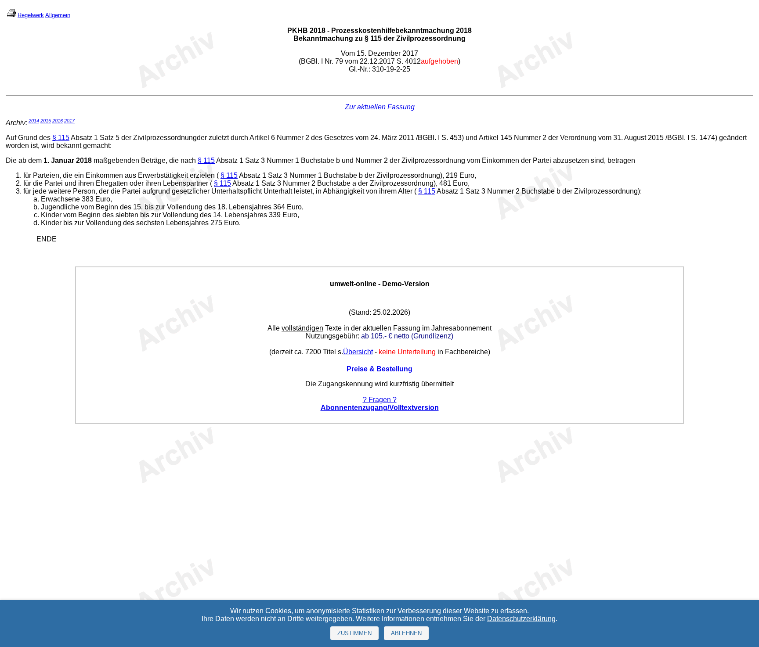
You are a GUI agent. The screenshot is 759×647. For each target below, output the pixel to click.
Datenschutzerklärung (521, 618)
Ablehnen (406, 633)
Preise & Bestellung (379, 369)
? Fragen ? (380, 399)
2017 (69, 120)
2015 (45, 120)
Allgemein (57, 15)
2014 (34, 120)
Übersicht (358, 352)
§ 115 (60, 137)
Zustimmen (354, 633)
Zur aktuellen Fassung (380, 107)
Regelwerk (31, 15)
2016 (57, 120)
